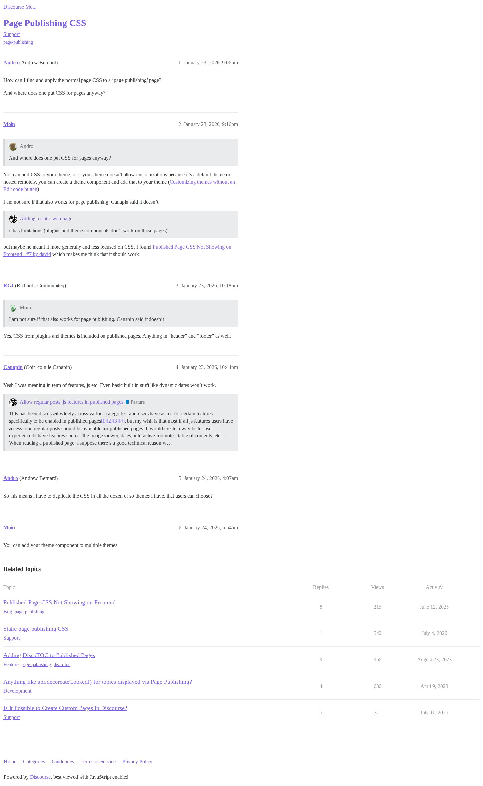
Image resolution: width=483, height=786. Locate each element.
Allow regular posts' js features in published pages (71, 402)
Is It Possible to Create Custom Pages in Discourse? (65, 708)
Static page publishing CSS (35, 628)
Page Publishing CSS (44, 23)
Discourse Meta (19, 7)
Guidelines (63, 761)
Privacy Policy (137, 761)
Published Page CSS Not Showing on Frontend (59, 602)
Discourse (40, 777)
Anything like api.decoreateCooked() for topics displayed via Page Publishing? (97, 681)
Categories (34, 761)
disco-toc (62, 664)
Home (10, 761)
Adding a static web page (46, 218)
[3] (116, 421)
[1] (104, 421)
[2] (110, 421)
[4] (122, 421)
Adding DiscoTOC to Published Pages (49, 655)
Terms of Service (98, 761)
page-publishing (18, 42)
